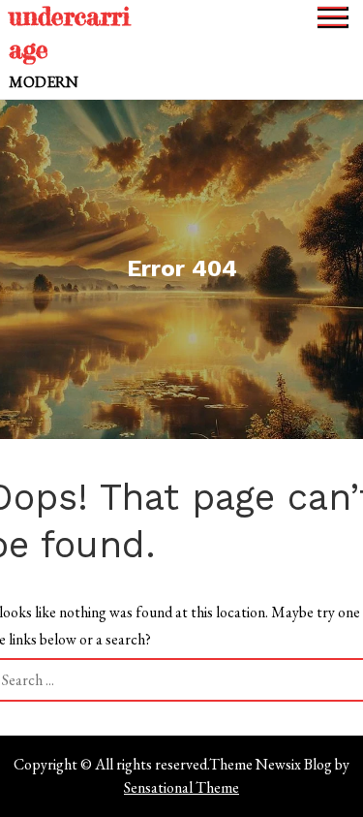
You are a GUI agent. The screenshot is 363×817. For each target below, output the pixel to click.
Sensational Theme (181, 787)
